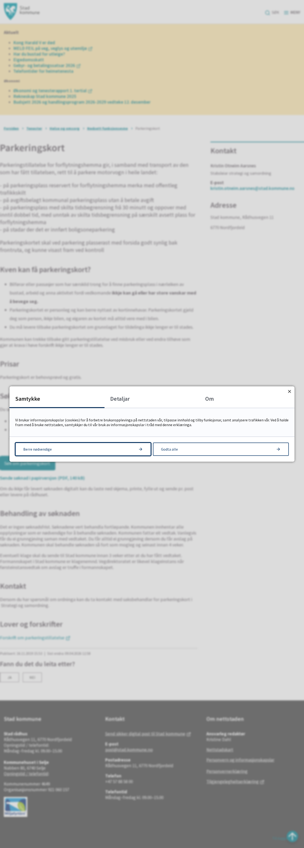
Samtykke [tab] (27, 398)
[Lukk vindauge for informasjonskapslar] (289, 391)
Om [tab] (209, 398)
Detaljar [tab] (120, 398)
